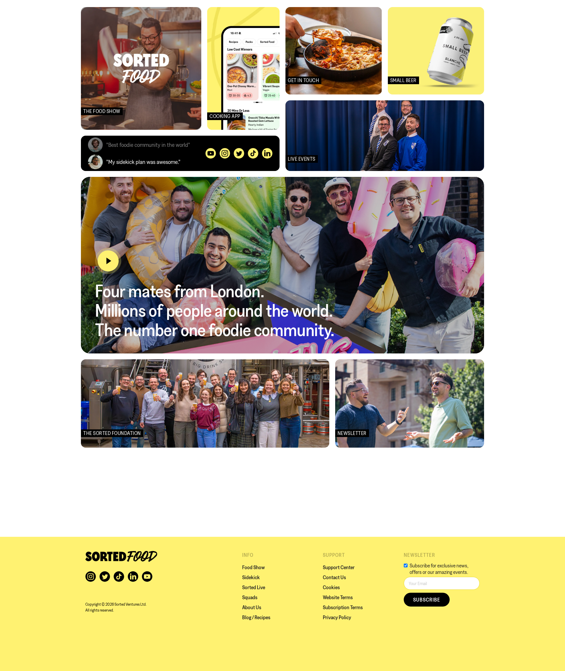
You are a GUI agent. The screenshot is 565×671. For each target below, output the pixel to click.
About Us (251, 607)
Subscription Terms (343, 607)
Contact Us (334, 577)
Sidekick (251, 577)
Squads (249, 597)
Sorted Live (253, 587)
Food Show (253, 567)
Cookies (331, 587)
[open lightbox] (108, 261)
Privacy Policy (337, 617)
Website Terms (338, 597)
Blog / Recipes (256, 617)
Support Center (339, 567)
